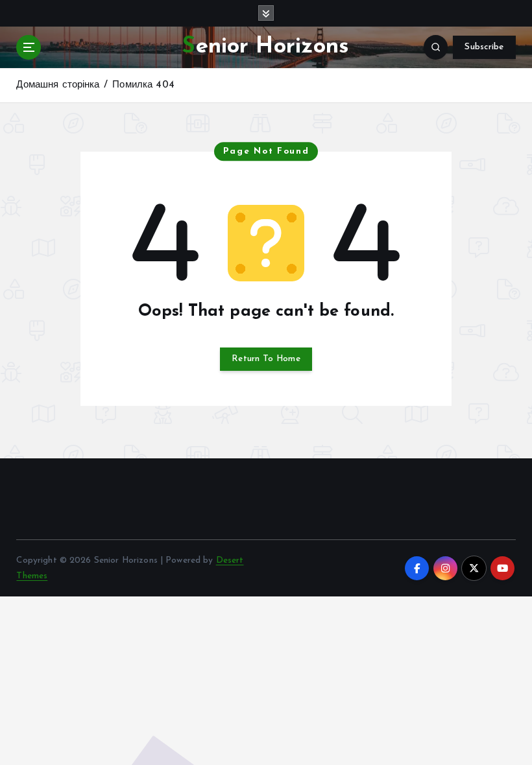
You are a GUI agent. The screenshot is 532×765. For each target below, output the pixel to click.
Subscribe (484, 47)
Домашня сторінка (57, 85)
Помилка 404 (143, 85)
